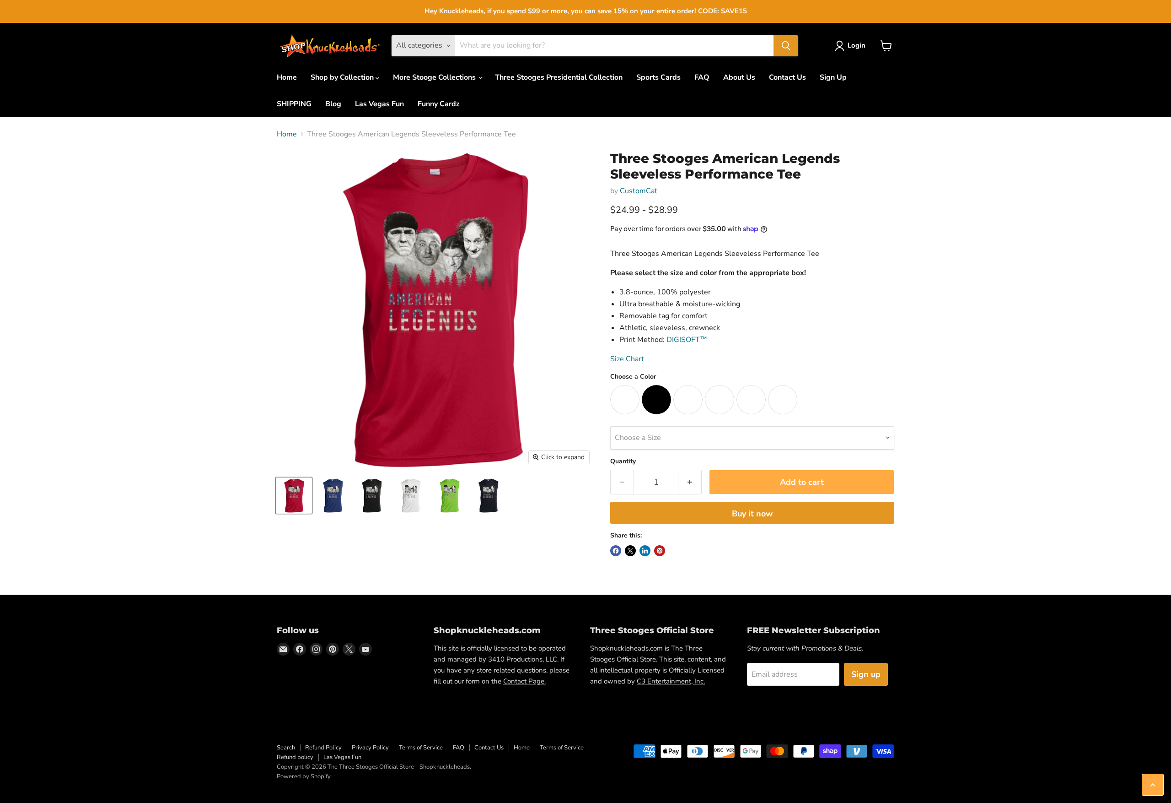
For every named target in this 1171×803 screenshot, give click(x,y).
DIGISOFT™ (686, 340)
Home (287, 77)
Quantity (623, 461)
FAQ (701, 77)
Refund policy (295, 757)
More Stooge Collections (435, 77)
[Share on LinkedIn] (644, 550)
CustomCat (638, 191)
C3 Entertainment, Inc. (671, 681)
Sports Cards (658, 77)
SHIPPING (294, 104)
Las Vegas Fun (379, 104)
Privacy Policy (370, 747)
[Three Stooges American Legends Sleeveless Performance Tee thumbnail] (294, 495)
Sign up (866, 674)
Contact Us (787, 77)
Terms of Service (421, 747)
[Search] (786, 45)
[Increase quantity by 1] (690, 482)
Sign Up (833, 77)
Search (286, 747)
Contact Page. (524, 681)
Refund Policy (323, 747)
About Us (739, 77)
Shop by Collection (343, 77)
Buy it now (752, 513)
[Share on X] (630, 550)
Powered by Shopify (304, 776)
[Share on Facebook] (615, 550)
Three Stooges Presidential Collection (559, 77)
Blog (333, 104)
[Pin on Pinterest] (659, 550)
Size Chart (627, 359)
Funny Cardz (439, 104)
